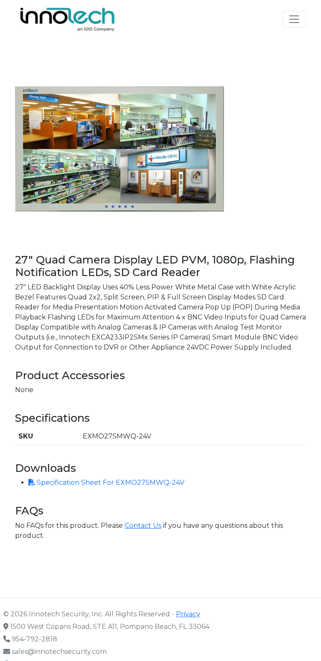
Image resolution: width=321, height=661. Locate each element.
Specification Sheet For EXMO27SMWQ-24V (109, 482)
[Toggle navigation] (294, 19)
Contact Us (143, 525)
